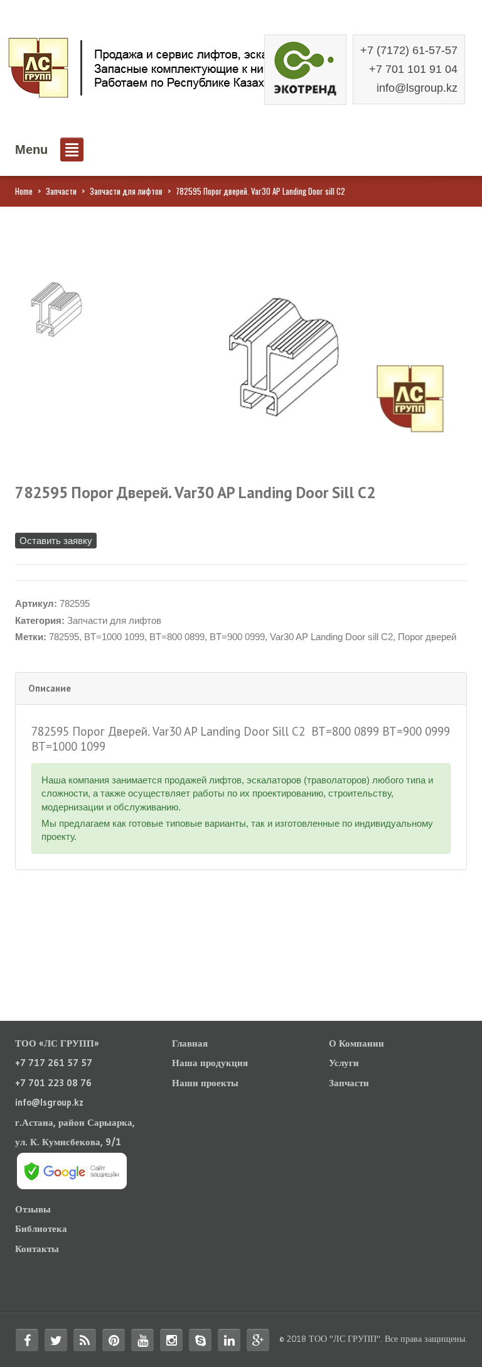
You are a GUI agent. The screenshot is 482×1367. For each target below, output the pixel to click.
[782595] (55, 308)
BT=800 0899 (177, 636)
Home (24, 191)
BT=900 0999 (237, 636)
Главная (190, 1043)
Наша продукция (210, 1063)
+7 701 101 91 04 (413, 69)
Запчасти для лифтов (126, 191)
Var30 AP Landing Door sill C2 (331, 636)
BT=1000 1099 (114, 636)
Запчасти (61, 191)
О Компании (356, 1043)
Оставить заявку (55, 540)
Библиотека (41, 1228)
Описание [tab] (49, 688)
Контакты (37, 1249)
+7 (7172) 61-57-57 (409, 50)
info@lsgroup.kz (417, 88)
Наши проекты (205, 1083)
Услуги (344, 1063)
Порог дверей (427, 636)
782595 (64, 636)
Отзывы (33, 1209)
